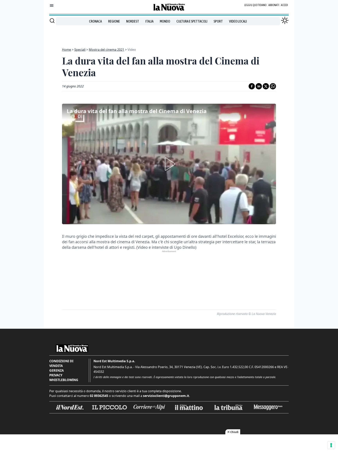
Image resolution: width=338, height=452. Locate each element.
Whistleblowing (63, 380)
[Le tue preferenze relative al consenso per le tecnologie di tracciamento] (331, 445)
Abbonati (273, 5)
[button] (169, 164)
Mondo (165, 21)
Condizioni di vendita (61, 363)
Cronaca (95, 21)
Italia (149, 21)
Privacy (55, 375)
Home (66, 49)
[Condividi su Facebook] (252, 86)
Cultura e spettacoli (191, 21)
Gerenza (56, 370)
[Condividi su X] (266, 86)
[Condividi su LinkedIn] (259, 86)
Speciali (79, 49)
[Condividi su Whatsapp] (273, 86)
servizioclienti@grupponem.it (166, 396)
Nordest (132, 21)
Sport (218, 21)
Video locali (238, 21)
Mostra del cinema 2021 (106, 49)
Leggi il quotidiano (255, 5)
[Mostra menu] (51, 5)
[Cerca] (52, 21)
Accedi (284, 5)
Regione (114, 21)
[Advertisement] (169, 34)
